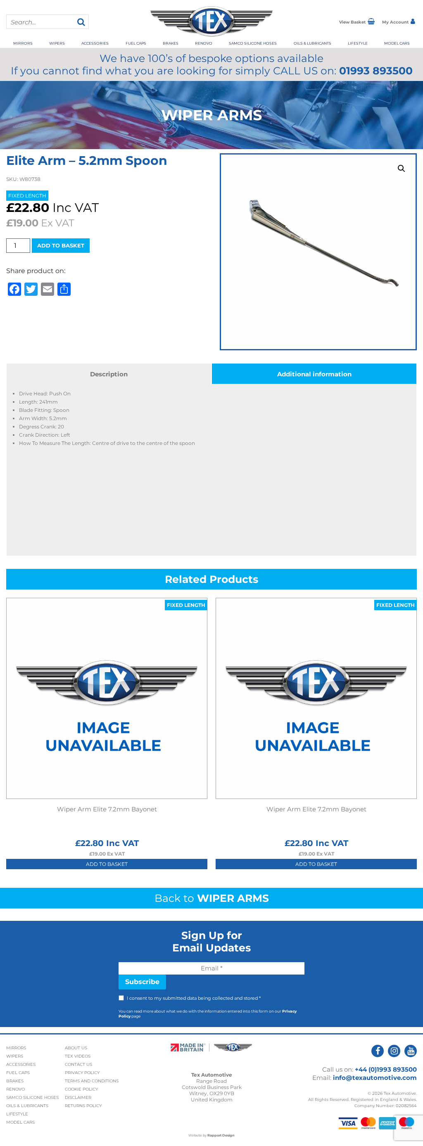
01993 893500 (376, 70)
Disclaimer (78, 1097)
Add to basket (60, 245)
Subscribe (142, 982)
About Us (76, 1048)
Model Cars (397, 43)
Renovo (203, 43)
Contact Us (78, 1064)
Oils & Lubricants (312, 43)
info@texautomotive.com (375, 1078)
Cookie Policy (81, 1089)
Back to (211, 898)
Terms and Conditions (92, 1081)
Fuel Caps (136, 43)
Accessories (95, 43)
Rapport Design (221, 1135)
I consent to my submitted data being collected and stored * (194, 998)
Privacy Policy (82, 1072)
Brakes (170, 43)
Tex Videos (77, 1056)
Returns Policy (83, 1105)
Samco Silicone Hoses (253, 43)
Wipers (57, 43)
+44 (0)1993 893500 (386, 1069)
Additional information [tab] (314, 374)
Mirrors (23, 43)
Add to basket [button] (107, 864)
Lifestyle (358, 43)
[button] (401, 168)
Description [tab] (109, 374)
